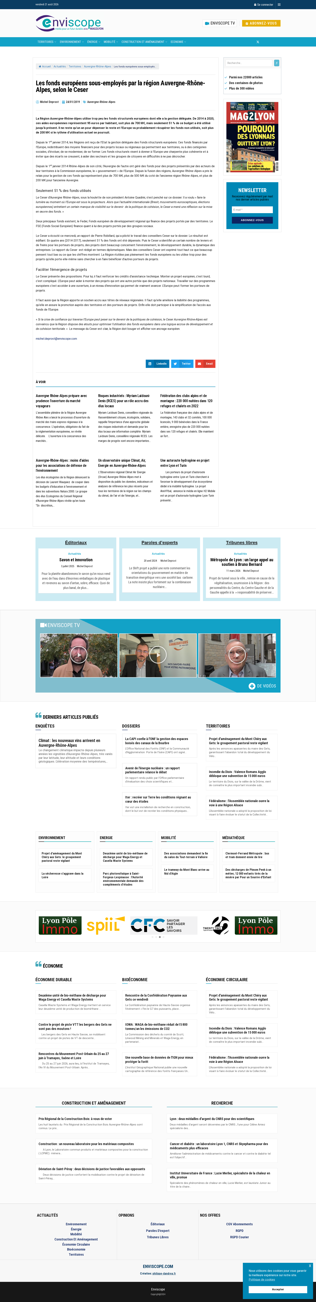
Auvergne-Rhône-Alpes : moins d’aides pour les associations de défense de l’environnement (62, 465)
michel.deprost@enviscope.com (56, 338)
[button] (79, 655)
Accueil (46, 66)
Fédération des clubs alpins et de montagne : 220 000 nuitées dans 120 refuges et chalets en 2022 (186, 401)
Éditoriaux (76, 542)
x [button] (310, 1265)
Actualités (60, 66)
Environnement (70, 42)
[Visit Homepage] (69, 23)
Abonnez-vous (263, 23)
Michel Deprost (85, 566)
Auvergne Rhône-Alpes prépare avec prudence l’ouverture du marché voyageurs (61, 401)
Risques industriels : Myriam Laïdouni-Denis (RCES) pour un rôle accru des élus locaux (124, 401)
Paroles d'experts (160, 542)
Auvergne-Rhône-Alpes (97, 66)
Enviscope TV (222, 23)
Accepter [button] (278, 1289)
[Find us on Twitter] (257, 42)
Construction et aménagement (143, 42)
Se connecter (265, 4)
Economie (177, 42)
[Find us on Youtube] (264, 42)
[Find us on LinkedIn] (270, 42)
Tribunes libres (241, 542)
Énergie (92, 42)
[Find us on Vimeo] (276, 42)
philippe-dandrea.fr (164, 1273)
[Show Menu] (279, 4)
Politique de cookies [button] (262, 1279)
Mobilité (109, 42)
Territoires (45, 42)
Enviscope (158, 1289)
